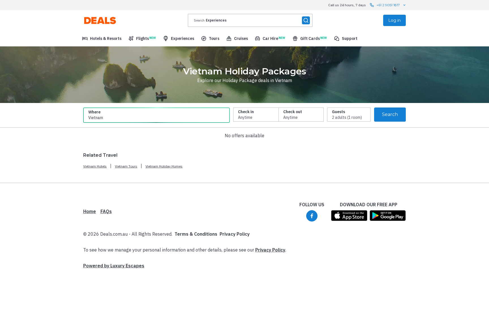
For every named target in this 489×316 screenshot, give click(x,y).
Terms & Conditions (196, 234)
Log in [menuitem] (394, 20)
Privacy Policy (235, 234)
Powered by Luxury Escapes (113, 265)
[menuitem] (102, 38)
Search (390, 114)
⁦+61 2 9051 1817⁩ (388, 5)
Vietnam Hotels (95, 166)
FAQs (106, 211)
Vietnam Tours (126, 166)
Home (89, 211)
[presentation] (250, 20)
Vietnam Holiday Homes (164, 166)
